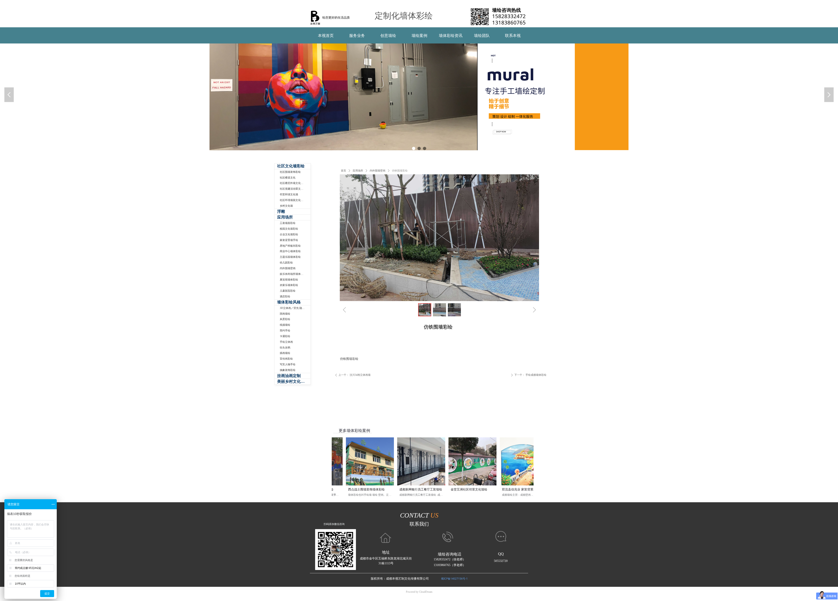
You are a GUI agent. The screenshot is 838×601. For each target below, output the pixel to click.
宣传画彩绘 (286, 358)
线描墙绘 (285, 324)
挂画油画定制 (289, 376)
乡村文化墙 (286, 205)
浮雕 (281, 211)
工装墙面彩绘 (287, 223)
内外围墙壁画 (377, 170)
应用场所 (358, 170)
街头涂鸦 (285, 347)
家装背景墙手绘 (289, 240)
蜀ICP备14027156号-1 (454, 578)
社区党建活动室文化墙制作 (295, 188)
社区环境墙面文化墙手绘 (294, 200)
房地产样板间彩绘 (290, 245)
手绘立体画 (286, 341)
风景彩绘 (285, 319)
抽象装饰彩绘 (287, 370)
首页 (343, 170)
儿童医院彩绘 (287, 290)
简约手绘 (285, 330)
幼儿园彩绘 (286, 262)
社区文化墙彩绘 (291, 166)
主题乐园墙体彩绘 (290, 256)
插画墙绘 (285, 353)
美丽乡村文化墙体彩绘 (294, 381)
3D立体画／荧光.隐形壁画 (295, 308)
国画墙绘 (285, 313)
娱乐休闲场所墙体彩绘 (293, 273)
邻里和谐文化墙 (289, 194)
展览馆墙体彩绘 (289, 279)
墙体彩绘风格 (289, 302)
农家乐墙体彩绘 (289, 285)
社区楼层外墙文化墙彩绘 (294, 183)
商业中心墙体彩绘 (290, 251)
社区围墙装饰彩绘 (290, 171)
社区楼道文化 (287, 177)
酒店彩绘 (285, 296)
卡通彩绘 (285, 336)
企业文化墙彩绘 (289, 234)
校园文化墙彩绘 (289, 228)
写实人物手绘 (287, 364)
